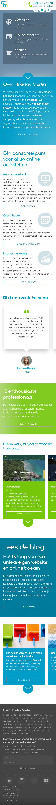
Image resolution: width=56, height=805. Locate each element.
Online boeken (44, 214)
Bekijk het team (28, 423)
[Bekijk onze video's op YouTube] (46, 780)
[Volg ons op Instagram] (22, 780)
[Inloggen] (42, 10)
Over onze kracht (28, 134)
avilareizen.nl (11, 490)
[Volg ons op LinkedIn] (9, 780)
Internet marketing (42, 253)
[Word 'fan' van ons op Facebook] (34, 780)
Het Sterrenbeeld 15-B (10, 793)
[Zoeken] (48, 10)
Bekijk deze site (24, 513)
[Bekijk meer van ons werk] (28, 522)
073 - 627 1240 (43, 3)
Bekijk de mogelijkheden (28, 244)
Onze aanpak (28, 206)
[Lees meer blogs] (28, 688)
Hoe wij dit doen (28, 282)
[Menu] (36, 10)
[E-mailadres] (28, 762)
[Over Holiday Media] (28, 78)
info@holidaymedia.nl (10, 800)
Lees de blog (28, 606)
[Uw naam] (28, 757)
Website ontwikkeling (43, 174)
